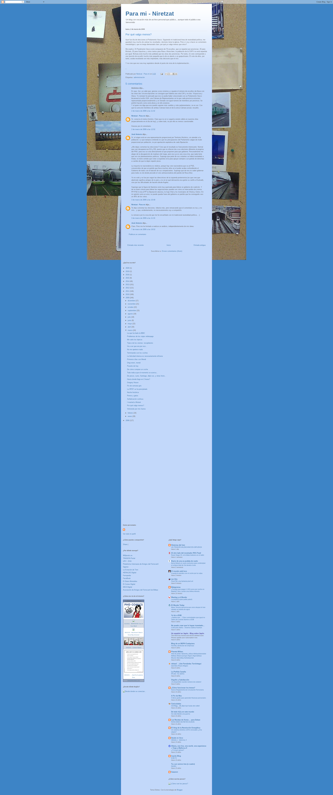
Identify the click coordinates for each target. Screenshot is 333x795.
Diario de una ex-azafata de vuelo (184, 561)
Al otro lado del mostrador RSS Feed (186, 553)
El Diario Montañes (130, 581)
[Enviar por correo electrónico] (166, 74)
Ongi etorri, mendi (133, 363)
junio (130, 320)
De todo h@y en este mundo (182, 712)
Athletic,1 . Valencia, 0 (179, 740)
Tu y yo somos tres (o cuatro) (183, 764)
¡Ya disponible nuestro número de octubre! (186, 682)
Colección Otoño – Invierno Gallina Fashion (186, 628)
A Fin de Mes (176, 696)
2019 (128, 271)
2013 (128, 284)
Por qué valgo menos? (135, 405)
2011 (128, 291)
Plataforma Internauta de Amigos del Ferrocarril (140, 564)
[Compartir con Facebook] (173, 74)
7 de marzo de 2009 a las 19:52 (143, 229)
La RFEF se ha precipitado (137, 389)
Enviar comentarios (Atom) (172, 251)
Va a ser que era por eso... (137, 346)
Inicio (169, 245)
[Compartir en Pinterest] (176, 74)
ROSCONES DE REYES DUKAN (182, 722)
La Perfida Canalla (178, 672)
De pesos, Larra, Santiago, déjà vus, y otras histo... (146, 376)
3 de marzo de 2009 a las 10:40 (143, 200)
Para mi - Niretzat (150, 13)
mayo (130, 324)
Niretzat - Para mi (138, 116)
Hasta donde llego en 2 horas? (138, 379)
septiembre (132, 310)
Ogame (125, 567)
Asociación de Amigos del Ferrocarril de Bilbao (140, 590)
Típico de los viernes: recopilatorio (140, 343)
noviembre (132, 304)
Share (125, 544)
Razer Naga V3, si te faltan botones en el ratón (187, 555)
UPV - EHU (127, 561)
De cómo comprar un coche (137, 369)
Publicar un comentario (137, 234)
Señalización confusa (135, 399)
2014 (128, 281)
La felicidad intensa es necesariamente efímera (145, 356)
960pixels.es (127, 555)
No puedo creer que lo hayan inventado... (187, 625)
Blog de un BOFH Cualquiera (182, 644)
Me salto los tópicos (134, 340)
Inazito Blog (176, 756)
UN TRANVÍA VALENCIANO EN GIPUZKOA (186, 547)
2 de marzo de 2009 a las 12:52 (143, 129)
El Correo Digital (129, 584)
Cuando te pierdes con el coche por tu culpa (186, 573)
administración (139, 77)
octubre (131, 307)
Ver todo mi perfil (129, 534)
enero (130, 416)
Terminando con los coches (137, 353)
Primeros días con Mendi (136, 359)
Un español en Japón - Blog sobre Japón (187, 633)
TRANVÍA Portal (129, 558)
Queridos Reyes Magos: (179, 666)
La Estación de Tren (130, 570)
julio (129, 317)
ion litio (174, 579)
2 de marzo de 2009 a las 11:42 (143, 111)
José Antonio (136, 134)
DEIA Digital (127, 587)
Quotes (173, 766)
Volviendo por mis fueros (136, 409)
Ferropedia (127, 575)
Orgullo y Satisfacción (180, 680)
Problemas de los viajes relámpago (140, 336)
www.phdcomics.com (133, 680)
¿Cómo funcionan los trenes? (183, 688)
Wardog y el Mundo (179, 597)
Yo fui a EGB (176, 615)
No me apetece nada (135, 349)
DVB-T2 (174, 758)
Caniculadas (176, 704)
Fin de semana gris (134, 386)
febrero (130, 413)
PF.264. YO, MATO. (178, 674)
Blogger (179, 790)
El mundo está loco (179, 571)
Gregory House (132, 382)
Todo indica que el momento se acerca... (142, 373)
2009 (128, 298)
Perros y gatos (132, 396)
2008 (128, 420)
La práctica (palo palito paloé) (181, 599)
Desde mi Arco (177, 738)
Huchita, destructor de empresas (182, 646)
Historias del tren (178, 545)
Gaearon (174, 772)
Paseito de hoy (132, 366)
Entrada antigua (200, 245)
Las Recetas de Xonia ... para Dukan (185, 720)
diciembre (132, 301)
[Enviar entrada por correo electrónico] (161, 74)
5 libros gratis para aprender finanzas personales (188, 698)
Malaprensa (175, 587)
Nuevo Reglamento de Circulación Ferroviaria (187, 690)
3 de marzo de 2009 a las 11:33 (143, 218)
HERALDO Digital (129, 573)
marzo (130, 330)
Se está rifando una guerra (180, 714)
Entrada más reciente (135, 245)
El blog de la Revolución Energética (185, 728)
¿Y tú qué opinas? (177, 750)
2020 (128, 268)
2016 (128, 275)
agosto (130, 314)
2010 (128, 294)
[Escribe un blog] (168, 74)
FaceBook (127, 578)
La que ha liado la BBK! (136, 333)
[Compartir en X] (171, 74)
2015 (128, 278)
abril (129, 327)
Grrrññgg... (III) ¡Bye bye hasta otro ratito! (185, 706)
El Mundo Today (177, 605)
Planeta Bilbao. (177, 652)
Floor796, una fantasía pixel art (182, 581)
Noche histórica (133, 392)
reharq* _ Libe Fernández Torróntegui (186, 664)
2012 (128, 288)
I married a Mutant (134, 402)
